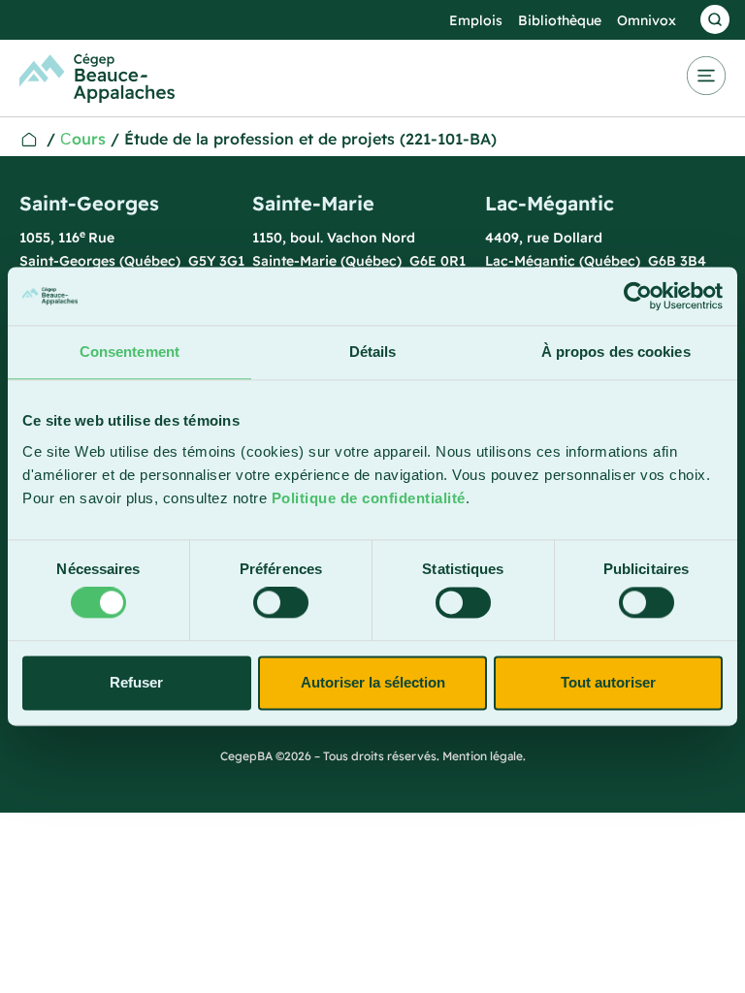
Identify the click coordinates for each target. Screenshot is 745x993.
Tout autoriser (608, 682)
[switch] (280, 603)
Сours (83, 138)
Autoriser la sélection (373, 682)
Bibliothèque (559, 20)
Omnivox (646, 20)
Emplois (475, 20)
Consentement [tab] (129, 351)
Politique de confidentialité (369, 498)
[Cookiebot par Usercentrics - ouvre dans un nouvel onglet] (638, 295)
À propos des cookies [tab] (616, 351)
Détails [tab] (373, 351)
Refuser (136, 682)
